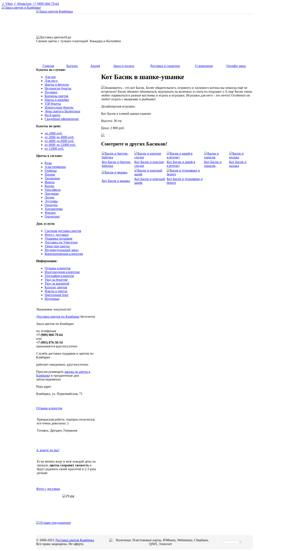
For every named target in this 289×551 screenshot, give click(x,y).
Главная (48, 66)
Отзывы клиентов (49, 408)
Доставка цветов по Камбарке (58, 316)
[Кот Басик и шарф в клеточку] (185, 157)
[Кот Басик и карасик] (216, 157)
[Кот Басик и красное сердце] (150, 157)
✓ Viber (7, 4)
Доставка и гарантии (165, 66)
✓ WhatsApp (23, 4)
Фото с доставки (48, 489)
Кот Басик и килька (237, 164)
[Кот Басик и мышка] (114, 172)
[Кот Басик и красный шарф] (150, 174)
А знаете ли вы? (47, 450)
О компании (204, 66)
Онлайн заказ (236, 66)
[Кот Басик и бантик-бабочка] (117, 157)
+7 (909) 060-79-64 (45, 4)
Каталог (72, 66)
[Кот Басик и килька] (240, 157)
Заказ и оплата (123, 66)
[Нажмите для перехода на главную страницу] (54, 11)
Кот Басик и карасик (213, 164)
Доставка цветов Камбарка (74, 540)
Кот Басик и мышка (116, 181)
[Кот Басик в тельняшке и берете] (185, 174)
